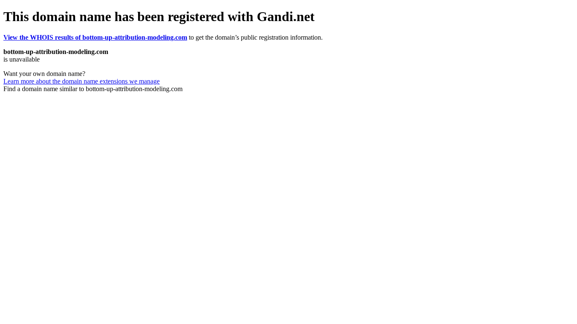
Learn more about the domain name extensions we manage (81, 81)
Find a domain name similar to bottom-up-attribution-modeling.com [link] (92, 88)
